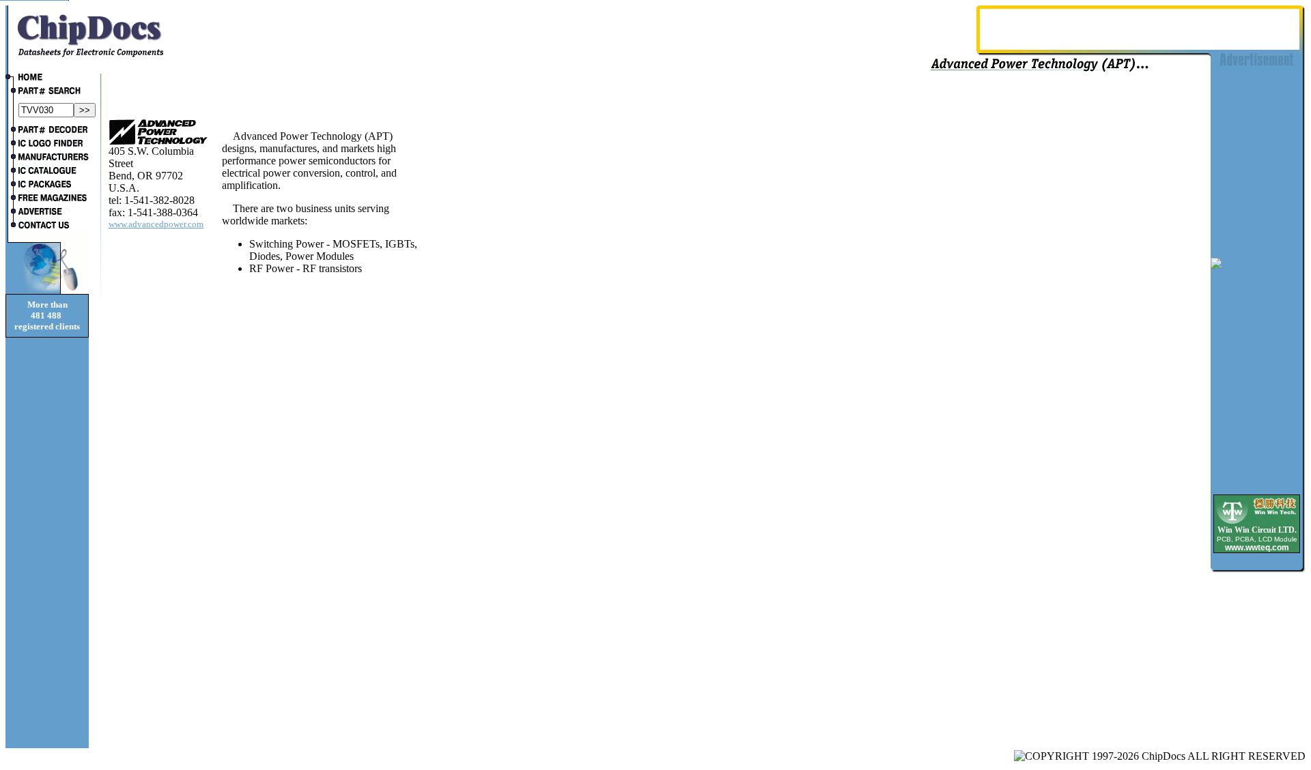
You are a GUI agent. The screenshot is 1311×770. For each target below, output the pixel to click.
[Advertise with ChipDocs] (47, 213)
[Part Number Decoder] (47, 131)
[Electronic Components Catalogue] (47, 172)
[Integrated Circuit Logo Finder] (47, 144)
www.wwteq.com (1257, 547)
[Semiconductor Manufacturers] (47, 158)
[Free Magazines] (47, 199)
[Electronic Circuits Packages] (47, 185)
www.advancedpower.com (156, 224)
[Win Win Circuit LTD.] (1257, 523)
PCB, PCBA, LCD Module (1257, 539)
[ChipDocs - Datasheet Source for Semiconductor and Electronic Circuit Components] (47, 78)
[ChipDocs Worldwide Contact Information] (47, 225)
